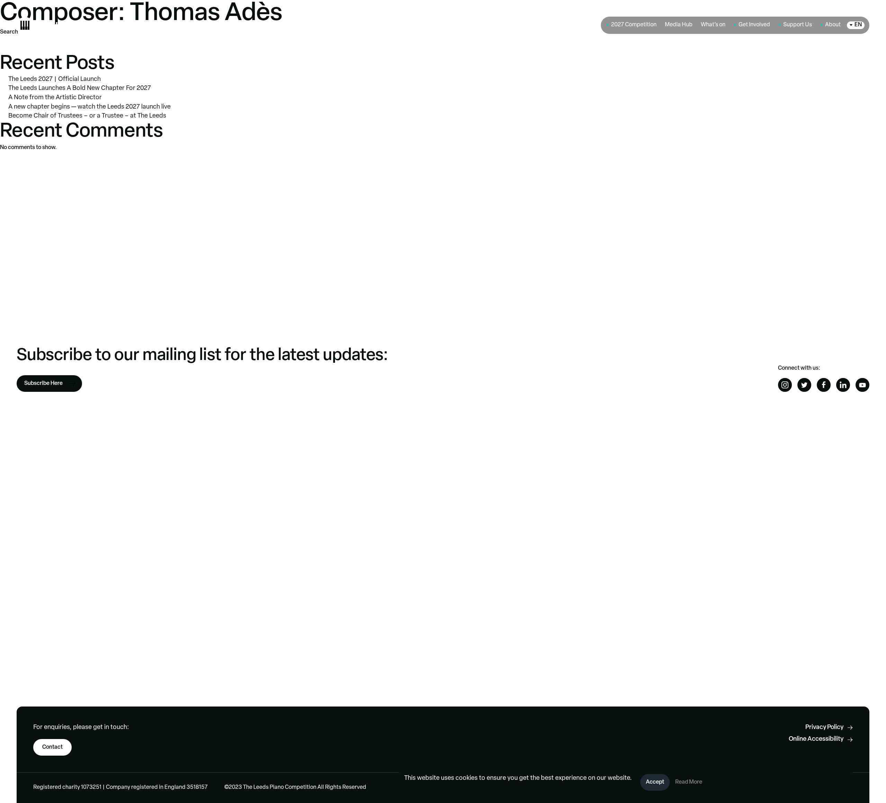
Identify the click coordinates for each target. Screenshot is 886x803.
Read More (688, 782)
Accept (655, 782)
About (833, 25)
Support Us (797, 25)
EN (858, 25)
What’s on (713, 25)
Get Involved (754, 25)
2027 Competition (634, 25)
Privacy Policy (824, 727)
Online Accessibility (816, 739)
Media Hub (679, 25)
